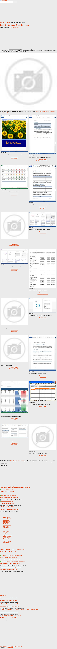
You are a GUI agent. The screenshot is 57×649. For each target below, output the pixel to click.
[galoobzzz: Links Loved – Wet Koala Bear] (9, 597)
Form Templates (6, 527)
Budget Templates (6, 521)
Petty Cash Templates (7, 535)
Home (1, 22)
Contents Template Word (40, 111)
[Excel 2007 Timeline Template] (6, 501)
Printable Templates (7, 536)
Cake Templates (6, 522)
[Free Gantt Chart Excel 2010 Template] (8, 506)
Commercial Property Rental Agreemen (9, 606)
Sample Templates (6, 537)
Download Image (14, 157)
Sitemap (14, 646)
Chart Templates (6, 523)
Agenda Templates (6, 517)
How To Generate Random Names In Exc (10, 563)
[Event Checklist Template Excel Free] (8, 495)
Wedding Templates (7, 541)
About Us (2, 646)
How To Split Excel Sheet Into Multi (8, 569)
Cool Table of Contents (6, 112)
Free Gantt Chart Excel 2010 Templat (9, 509)
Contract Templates (7, 525)
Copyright (11, 646)
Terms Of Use (19, 646)
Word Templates (6, 542)
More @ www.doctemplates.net (43, 294)
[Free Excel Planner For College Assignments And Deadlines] (12, 549)
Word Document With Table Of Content (9, 617)
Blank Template (6, 520)
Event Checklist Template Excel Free (9, 497)
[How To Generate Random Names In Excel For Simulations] (12, 561)
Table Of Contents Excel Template (17, 460)
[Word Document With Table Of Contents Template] (10, 615)
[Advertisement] (28, 12)
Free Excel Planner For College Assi (8, 551)
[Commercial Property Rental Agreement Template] (10, 603)
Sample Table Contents (50, 111)
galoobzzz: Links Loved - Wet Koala (8, 600)
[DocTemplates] (3, 0)
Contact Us (6, 646)
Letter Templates (6, 531)
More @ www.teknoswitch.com (14, 245)
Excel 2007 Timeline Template (7, 503)
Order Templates (6, 533)
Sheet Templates (6, 538)
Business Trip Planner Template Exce (9, 557)
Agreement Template (7, 518)
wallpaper (5, 539)
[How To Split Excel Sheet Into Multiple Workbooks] (10, 567)
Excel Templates (6, 22)
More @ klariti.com (14, 158)
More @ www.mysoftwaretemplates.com (43, 160)
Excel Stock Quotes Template (7, 491)
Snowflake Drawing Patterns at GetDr (9, 612)
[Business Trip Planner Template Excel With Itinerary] (11, 555)
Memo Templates (6, 532)
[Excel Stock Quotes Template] (6, 489)
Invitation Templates (7, 528)
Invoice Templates (6, 530)
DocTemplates (10, 647)
